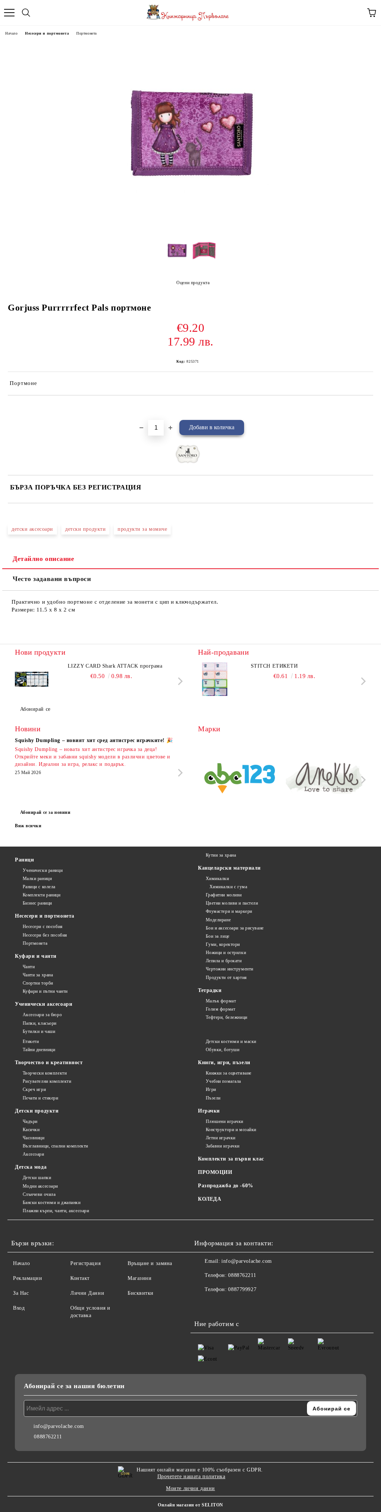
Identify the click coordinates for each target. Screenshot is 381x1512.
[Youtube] (237, 1304)
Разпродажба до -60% (225, 1185)
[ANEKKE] (324, 779)
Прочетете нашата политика (191, 1476)
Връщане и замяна (150, 1263)
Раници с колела (39, 886)
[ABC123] (239, 779)
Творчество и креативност (49, 1062)
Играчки (209, 1111)
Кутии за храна (221, 855)
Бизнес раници (37, 903)
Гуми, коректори (223, 944)
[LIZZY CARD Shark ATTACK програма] (31, 679)
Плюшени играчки (224, 1121)
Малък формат (221, 1001)
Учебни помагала (223, 1081)
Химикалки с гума (228, 886)
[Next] (179, 681)
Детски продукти (36, 1111)
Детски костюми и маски (231, 1041)
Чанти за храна (38, 974)
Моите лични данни (190, 1488)
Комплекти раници (42, 895)
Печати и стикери (40, 1098)
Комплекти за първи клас (231, 1159)
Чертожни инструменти (229, 969)
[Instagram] (220, 1304)
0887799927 (242, 1289)
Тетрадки (209, 990)
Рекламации (27, 1278)
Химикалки (217, 878)
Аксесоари (33, 1154)
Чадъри (30, 1121)
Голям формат (220, 1009)
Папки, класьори (40, 1023)
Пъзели (213, 1098)
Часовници (34, 1137)
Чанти (29, 966)
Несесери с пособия (43, 926)
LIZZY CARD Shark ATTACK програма (115, 666)
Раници (24, 860)
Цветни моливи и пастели (232, 903)
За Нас (21, 1293)
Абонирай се (35, 709)
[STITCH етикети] (214, 679)
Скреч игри (34, 1089)
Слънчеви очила (39, 1194)
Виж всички (28, 825)
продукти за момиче (142, 529)
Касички (31, 1129)
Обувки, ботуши (222, 1049)
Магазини (139, 1278)
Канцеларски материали (229, 868)
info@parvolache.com (246, 1261)
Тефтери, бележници (226, 1017)
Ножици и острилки (226, 952)
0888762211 (242, 1275)
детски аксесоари (32, 529)
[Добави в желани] (367, 408)
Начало (11, 33)
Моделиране (218, 919)
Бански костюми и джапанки (52, 1202)
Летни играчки (221, 1137)
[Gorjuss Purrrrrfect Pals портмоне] (190, 225)
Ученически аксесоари (43, 1004)
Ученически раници (43, 870)
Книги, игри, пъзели (224, 1062)
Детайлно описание (43, 558)
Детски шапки (37, 1177)
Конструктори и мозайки (231, 1129)
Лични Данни (87, 1293)
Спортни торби (38, 983)
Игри (211, 1089)
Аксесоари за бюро (42, 1014)
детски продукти (85, 529)
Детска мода (31, 1167)
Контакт (80, 1278)
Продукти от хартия (226, 977)
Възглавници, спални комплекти (55, 1146)
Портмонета (86, 33)
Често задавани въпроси (52, 578)
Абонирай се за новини (45, 812)
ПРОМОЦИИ (215, 1172)
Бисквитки (141, 1293)
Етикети (31, 1041)
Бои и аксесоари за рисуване (235, 928)
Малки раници (37, 878)
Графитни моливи (224, 895)
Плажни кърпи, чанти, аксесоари (56, 1210)
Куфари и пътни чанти (45, 991)
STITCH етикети (274, 666)
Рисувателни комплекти (47, 1081)
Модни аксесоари (40, 1186)
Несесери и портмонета (47, 33)
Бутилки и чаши (39, 1031)
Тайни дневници (39, 1049)
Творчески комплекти (45, 1073)
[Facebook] (204, 1304)
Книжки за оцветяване (229, 1073)
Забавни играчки (223, 1146)
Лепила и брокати (224, 960)
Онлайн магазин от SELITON (190, 1505)
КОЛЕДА (209, 1199)
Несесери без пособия (45, 935)
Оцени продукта (192, 282)
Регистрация (85, 1263)
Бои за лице (218, 936)
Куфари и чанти (36, 956)
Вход (19, 1308)
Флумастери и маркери (229, 911)
